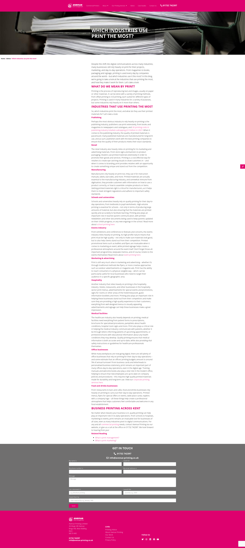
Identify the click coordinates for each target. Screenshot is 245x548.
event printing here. (132, 255)
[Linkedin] (150, 539)
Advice (8, 58)
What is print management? (107, 437)
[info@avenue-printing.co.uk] (107, 458)
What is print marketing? (106, 440)
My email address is (130, 468)
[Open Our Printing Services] (126, 6)
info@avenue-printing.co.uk (124, 457)
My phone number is (76, 468)
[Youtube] (158, 539)
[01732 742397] (115, 453)
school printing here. (106, 224)
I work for (126, 461)
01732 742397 (124, 453)
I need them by (74, 497)
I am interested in (75, 489)
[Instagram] (146, 539)
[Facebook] (154, 539)
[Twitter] (143, 539)
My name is (73, 461)
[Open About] (107, 6)
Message (72, 476)
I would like (127, 489)
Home (3, 58)
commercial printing (110, 424)
